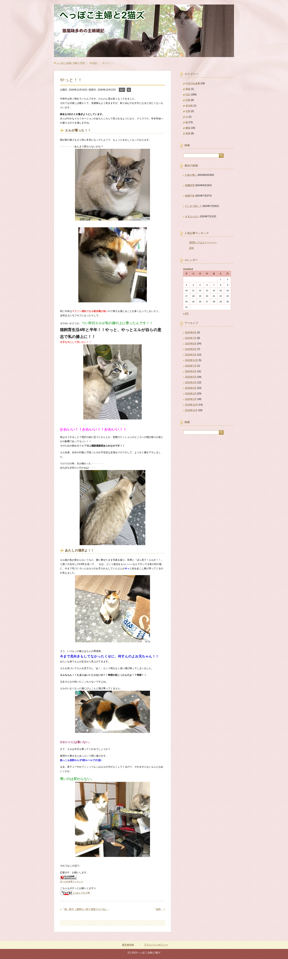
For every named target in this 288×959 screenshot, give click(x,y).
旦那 (188, 100)
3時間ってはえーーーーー (203, 242)
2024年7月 (190, 338)
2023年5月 (190, 354)
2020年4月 (190, 382)
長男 (188, 133)
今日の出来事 (193, 83)
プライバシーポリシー (156, 945)
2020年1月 (190, 399)
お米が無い (191, 175)
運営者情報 (128, 945)
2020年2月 (190, 393)
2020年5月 (190, 377)
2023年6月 (190, 349)
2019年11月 (191, 410)
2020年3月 (190, 388)
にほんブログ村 (81, 893)
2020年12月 (191, 360)
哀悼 (158, 909)
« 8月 (186, 313)
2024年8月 (190, 332)
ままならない (192, 216)
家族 (188, 89)
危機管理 (190, 185)
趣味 (188, 128)
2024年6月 (190, 343)
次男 (188, 111)
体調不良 (190, 195)
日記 (122, 90)
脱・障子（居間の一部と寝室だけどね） (86, 909)
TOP (70, 63)
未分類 (189, 105)
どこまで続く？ (193, 206)
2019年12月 (191, 404)
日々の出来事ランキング (71, 881)
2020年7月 (190, 366)
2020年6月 (190, 371)
